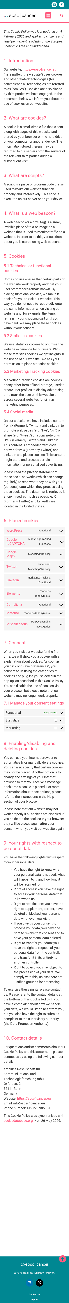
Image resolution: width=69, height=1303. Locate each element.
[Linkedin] (54, 4)
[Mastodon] (61, 4)
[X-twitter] (39, 1283)
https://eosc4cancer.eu (39, 69)
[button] (48, 15)
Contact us (34, 1294)
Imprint (34, 1299)
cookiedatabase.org (18, 1121)
